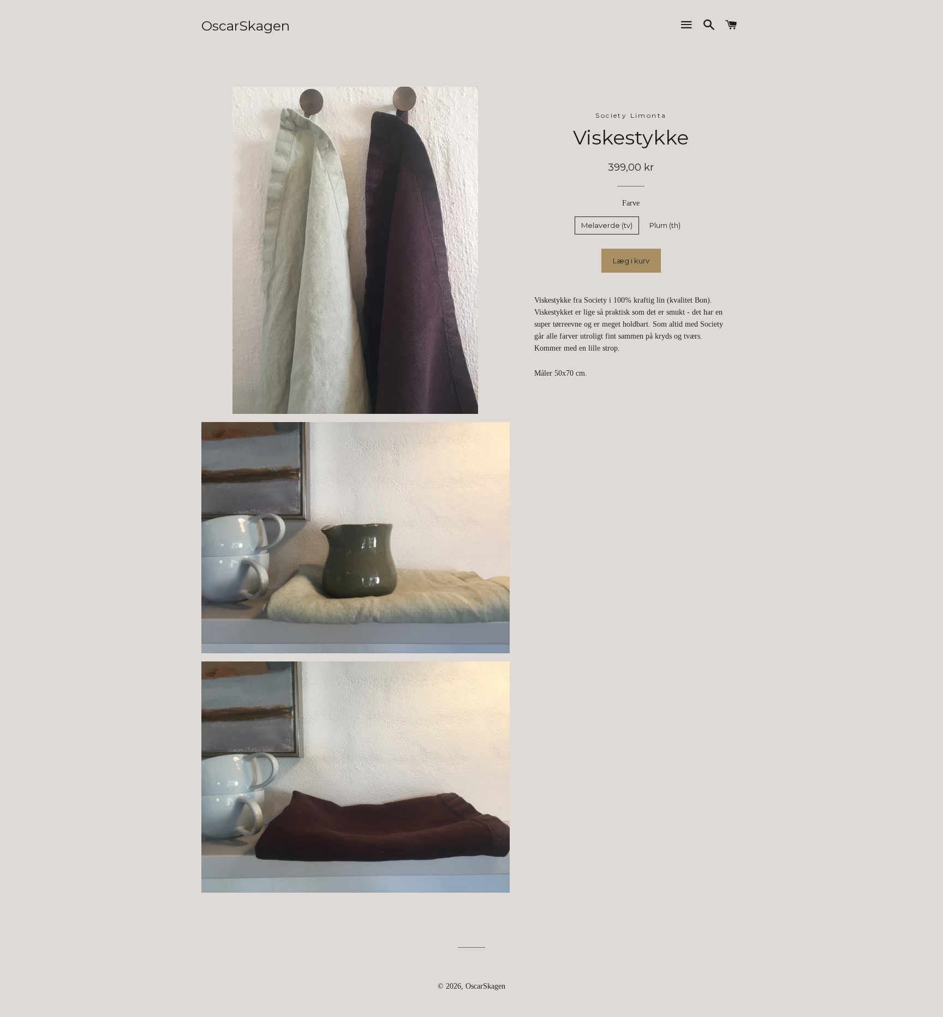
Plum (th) (665, 225)
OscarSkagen (245, 25)
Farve (631, 203)
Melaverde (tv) (606, 225)
